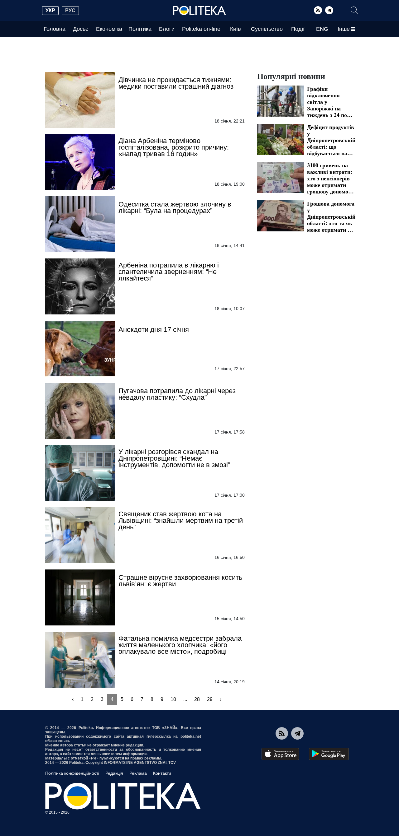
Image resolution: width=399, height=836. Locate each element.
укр (50, 10)
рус (70, 10)
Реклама (138, 773)
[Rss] (318, 10)
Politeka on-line (201, 29)
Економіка (109, 29)
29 (210, 699)
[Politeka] (199, 10)
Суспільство (267, 29)
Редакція (114, 773)
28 (197, 699)
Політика (139, 29)
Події (298, 29)
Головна (54, 29)
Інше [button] (344, 29)
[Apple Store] (280, 753)
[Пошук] (354, 10)
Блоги (167, 29)
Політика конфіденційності (72, 773)
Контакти (162, 773)
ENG (322, 29)
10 (173, 699)
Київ (235, 29)
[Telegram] (329, 10)
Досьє (80, 29)
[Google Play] (329, 753)
